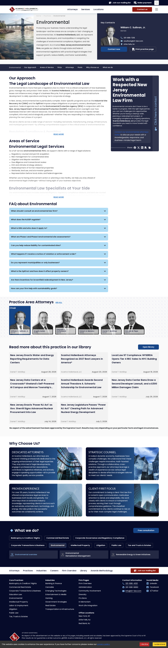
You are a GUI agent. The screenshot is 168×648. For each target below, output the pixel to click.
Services (85, 9)
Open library (148, 347)
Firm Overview (69, 570)
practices (47, 16)
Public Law (116, 545)
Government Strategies (56, 601)
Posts (80, 67)
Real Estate (50, 605)
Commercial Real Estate (57, 538)
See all (58, 302)
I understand (159, 644)
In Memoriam (85, 601)
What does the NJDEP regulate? (25, 219)
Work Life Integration (88, 605)
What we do (108, 67)
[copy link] (149, 147)
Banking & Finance (53, 583)
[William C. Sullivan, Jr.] (20, 322)
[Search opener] (156, 2)
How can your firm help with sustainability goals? (34, 288)
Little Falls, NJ (85, 619)
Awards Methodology (102, 570)
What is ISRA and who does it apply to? (29, 228)
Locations (98, 9)
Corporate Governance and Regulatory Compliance (99, 538)
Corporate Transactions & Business (27, 545)
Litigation (100, 545)
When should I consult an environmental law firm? (34, 211)
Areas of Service (47, 67)
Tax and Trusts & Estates (139, 545)
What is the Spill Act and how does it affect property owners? (40, 271)
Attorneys (72, 9)
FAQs (59, 67)
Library (83, 570)
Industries (41, 570)
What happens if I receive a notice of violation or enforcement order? (43, 254)
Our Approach (30, 67)
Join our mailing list (121, 2)
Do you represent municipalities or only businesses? (35, 262)
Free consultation (146, 530)
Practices (28, 570)
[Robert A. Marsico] (88, 322)
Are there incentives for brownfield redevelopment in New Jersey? (42, 279)
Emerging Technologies (55, 590)
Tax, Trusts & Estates (18, 616)
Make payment (144, 2)
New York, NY (84, 616)
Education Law (15, 594)
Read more (58, 134)
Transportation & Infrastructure (59, 609)
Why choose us (92, 67)
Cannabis (49, 587)
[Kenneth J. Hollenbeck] (65, 322)
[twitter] (138, 147)
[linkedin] (142, 147)
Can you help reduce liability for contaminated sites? (36, 245)
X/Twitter (154, 590)
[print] (146, 147)
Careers (54, 570)
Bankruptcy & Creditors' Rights (25, 538)
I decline (144, 644)
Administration (85, 587)
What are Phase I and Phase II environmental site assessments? (40, 236)
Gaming (48, 598)
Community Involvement (90, 590)
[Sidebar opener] (156, 9)
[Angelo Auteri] (42, 322)
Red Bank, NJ (84, 623)
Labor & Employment (18, 605)
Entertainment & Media (55, 594)
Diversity (82, 594)
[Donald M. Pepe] (134, 322)
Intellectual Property (80, 545)
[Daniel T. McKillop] (111, 322)
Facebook (154, 587)
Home (38, 16)
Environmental (15, 598)
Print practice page (145, 49)
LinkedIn (153, 583)
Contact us (142, 9)
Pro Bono (83, 598)
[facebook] (135, 147)
